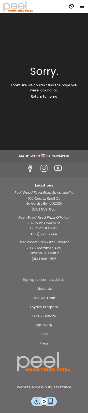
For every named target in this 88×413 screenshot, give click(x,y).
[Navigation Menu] (82, 6)
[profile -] (71, 6)
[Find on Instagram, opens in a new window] (44, 169)
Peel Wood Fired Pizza (44, 362)
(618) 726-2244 (44, 234)
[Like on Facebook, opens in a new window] (30, 169)
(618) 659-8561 (44, 209)
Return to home (44, 96)
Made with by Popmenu (36, 156)
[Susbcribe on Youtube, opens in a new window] (58, 169)
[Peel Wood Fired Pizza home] (22, 6)
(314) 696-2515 (44, 259)
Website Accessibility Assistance (44, 387)
